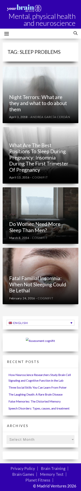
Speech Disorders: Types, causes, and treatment (39, 408)
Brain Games (23, 474)
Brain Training (53, 468)
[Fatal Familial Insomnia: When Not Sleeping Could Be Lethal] (40, 276)
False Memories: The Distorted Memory (34, 401)
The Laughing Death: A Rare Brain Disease (35, 394)
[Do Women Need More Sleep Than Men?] (40, 215)
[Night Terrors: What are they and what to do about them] (40, 95)
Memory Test (51, 474)
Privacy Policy (23, 468)
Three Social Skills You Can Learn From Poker (37, 387)
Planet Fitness (37, 480)
